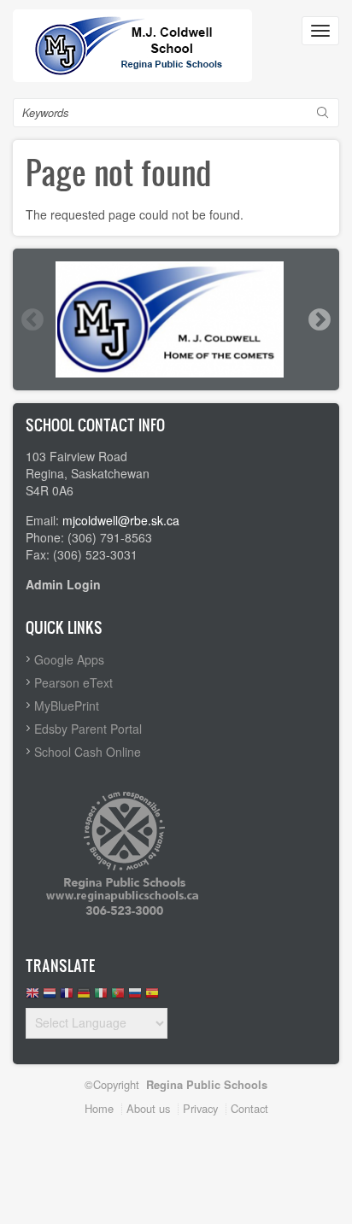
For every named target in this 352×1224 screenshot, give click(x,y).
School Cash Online (87, 751)
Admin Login (63, 584)
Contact (249, 1108)
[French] (66, 997)
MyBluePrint (66, 705)
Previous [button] (32, 319)
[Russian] (135, 997)
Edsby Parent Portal (88, 728)
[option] (176, 319)
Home (99, 1108)
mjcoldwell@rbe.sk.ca (120, 520)
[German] (84, 997)
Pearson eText (73, 682)
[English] (32, 997)
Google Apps (69, 659)
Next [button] (319, 319)
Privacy (200, 1108)
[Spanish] (152, 997)
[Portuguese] (118, 997)
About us (148, 1108)
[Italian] (101, 997)
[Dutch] (49, 997)
